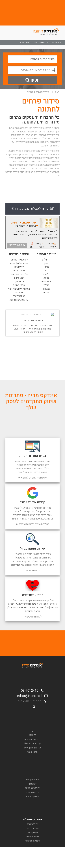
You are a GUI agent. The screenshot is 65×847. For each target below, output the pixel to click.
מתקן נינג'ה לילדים (38, 604)
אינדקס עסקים (32, 792)
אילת (46, 285)
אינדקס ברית (32, 824)
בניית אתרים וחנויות (32, 739)
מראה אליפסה (32, 611)
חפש (35, 80)
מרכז (46, 267)
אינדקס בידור (32, 828)
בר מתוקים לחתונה (19, 300)
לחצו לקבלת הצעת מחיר (32, 208)
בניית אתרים (57, 42)
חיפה (46, 278)
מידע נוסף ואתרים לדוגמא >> (32, 478)
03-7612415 (30, 690)
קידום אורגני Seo (32, 743)
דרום (46, 270)
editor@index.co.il (30, 695)
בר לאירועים (19, 296)
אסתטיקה (19, 281)
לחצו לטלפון (16, 245)
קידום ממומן (24, 42)
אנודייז (53, 604)
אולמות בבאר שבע (39, 607)
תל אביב (46, 274)
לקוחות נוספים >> (32, 617)
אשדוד (46, 289)
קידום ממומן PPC (32, 747)
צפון (46, 263)
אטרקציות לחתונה (19, 260)
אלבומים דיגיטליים (19, 274)
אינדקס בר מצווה (32, 788)
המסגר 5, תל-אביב (31, 701)
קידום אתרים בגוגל (41, 42)
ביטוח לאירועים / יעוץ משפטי (19, 290)
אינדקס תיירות (32, 836)
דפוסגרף (33, 783)
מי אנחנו (32, 735)
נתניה (46, 292)
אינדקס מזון (32, 832)
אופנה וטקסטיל (33, 779)
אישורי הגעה (19, 270)
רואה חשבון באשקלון (17, 607)
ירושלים (46, 260)
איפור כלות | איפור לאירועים (19, 265)
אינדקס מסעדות (32, 840)
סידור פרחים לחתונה (38, 92)
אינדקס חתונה (32, 796)
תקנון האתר (32, 752)
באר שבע (46, 281)
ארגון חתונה (19, 285)
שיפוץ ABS (22, 604)
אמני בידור (19, 278)
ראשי (57, 92)
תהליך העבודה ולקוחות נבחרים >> (32, 524)
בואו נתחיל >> (33, 570)
